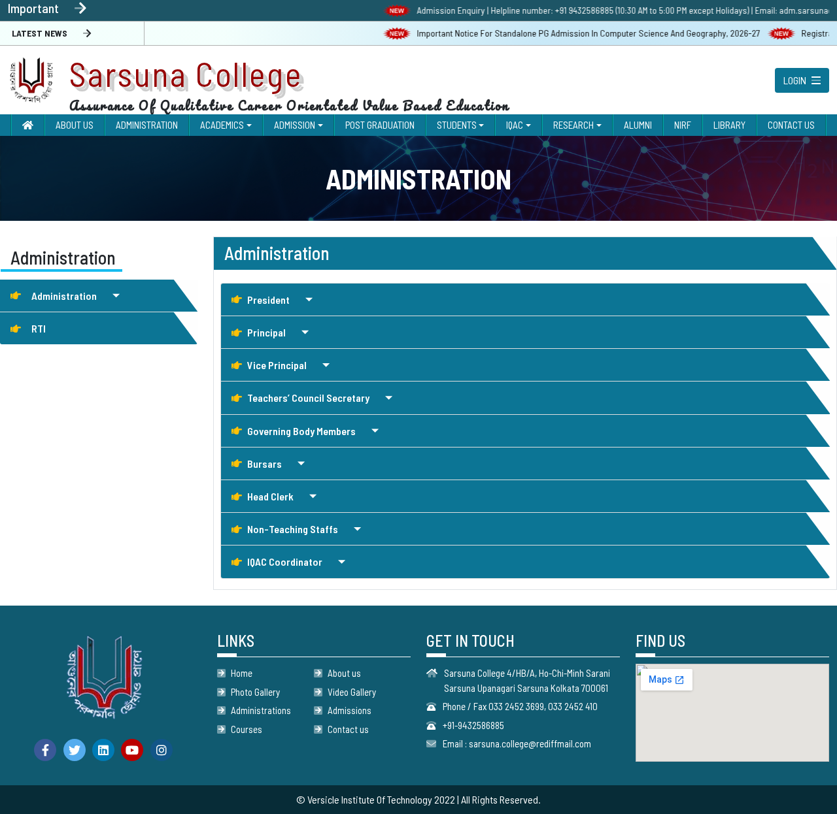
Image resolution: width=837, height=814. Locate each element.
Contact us (348, 729)
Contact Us (791, 125)
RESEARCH (573, 125)
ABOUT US (75, 125)
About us (344, 673)
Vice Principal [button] (277, 365)
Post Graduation (380, 125)
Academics (222, 125)
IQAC (514, 125)
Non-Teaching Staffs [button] (292, 529)
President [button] (268, 299)
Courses (246, 729)
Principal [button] (266, 332)
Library (729, 125)
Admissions (349, 710)
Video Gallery (352, 692)
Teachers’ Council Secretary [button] (308, 397)
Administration (147, 125)
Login (794, 80)
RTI (38, 328)
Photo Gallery (255, 692)
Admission (294, 125)
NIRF (682, 125)
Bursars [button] (264, 463)
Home (241, 673)
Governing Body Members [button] (301, 431)
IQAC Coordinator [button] (284, 561)
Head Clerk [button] (270, 496)
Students (457, 125)
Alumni (638, 125)
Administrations (261, 710)
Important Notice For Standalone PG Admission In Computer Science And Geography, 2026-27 (572, 33)
